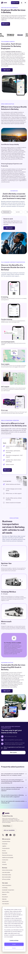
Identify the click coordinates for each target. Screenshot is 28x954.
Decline (14, 948)
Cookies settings (14, 940)
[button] (25, 2)
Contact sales (15, 2)
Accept (14, 944)
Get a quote (5, 24)
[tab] (6, 212)
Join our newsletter (9, 830)
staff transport (6, 390)
